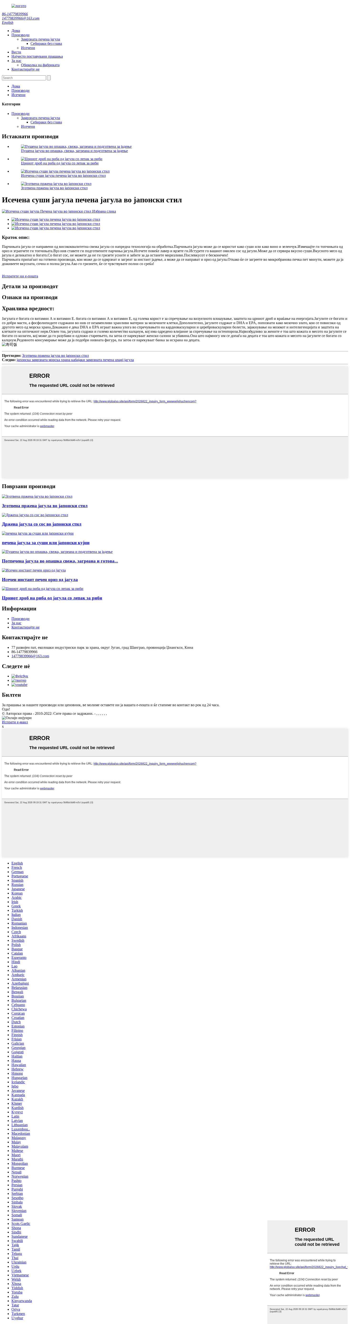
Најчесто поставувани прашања (37, 56)
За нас (16, 61)
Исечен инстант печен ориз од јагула (40, 579)
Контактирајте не (25, 69)
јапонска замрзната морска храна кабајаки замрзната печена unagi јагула (75, 360)
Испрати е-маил (15, 722)
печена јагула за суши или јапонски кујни (46, 542)
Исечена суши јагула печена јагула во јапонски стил (63, 176)
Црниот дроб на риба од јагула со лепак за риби (60, 163)
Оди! (6, 709)
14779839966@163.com (21, 18)
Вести (16, 52)
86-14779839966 (15, 14)
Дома (15, 31)
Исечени (28, 48)
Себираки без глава (46, 43)
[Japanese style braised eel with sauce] (35, 515)
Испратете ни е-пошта (20, 276)
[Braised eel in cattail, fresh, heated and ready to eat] (57, 552)
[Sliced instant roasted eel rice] (34, 570)
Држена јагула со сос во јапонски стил (41, 524)
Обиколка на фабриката (40, 65)
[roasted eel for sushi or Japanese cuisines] (38, 533)
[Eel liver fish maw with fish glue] (42, 589)
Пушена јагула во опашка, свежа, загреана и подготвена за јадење (74, 151)
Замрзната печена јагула (40, 39)
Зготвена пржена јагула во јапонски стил (54, 188)
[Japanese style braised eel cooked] (37, 496)
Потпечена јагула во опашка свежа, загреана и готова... (60, 560)
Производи (20, 35)
